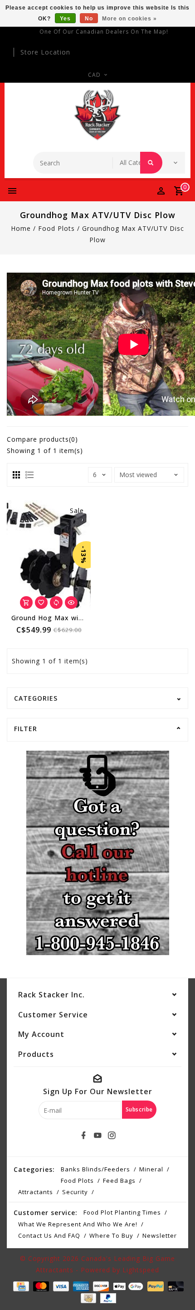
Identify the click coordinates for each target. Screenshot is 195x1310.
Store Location (45, 52)
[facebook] (83, 1135)
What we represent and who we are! (77, 1224)
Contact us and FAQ (49, 1235)
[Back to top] (177, 1287)
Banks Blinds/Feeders (95, 1169)
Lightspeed (140, 1269)
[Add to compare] (56, 602)
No (89, 18)
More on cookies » (129, 18)
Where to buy (111, 1235)
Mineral (151, 1169)
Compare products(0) (42, 439)
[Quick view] (71, 602)
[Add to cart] (26, 602)
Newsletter (159, 1235)
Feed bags (119, 1180)
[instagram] (111, 1135)
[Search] (151, 163)
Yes (65, 18)
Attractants (35, 1192)
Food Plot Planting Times (122, 1212)
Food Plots (56, 228)
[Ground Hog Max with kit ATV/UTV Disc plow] (49, 555)
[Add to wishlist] (41, 602)
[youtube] (97, 1135)
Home (21, 228)
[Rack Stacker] (98, 115)
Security (75, 1192)
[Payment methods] (20, 1285)
